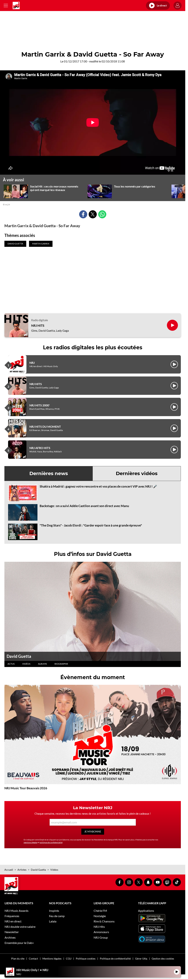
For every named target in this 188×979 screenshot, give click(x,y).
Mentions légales (52, 958)
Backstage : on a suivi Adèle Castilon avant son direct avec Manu (84, 506)
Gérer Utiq (141, 958)
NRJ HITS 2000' (39, 405)
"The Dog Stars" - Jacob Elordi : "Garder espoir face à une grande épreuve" (91, 525)
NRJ (32, 362)
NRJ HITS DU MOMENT (45, 426)
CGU (68, 958)
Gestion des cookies (163, 958)
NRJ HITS (37, 325)
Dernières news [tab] (48, 473)
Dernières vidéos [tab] (137, 473)
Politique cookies (85, 958)
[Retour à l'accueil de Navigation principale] (16, 5)
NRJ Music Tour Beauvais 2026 (25, 788)
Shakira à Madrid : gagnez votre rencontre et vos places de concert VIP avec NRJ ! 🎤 (98, 486)
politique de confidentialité (51, 842)
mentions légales (30, 842)
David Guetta (19, 656)
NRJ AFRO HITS (39, 448)
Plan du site (17, 958)
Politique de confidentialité (115, 958)
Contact (33, 958)
